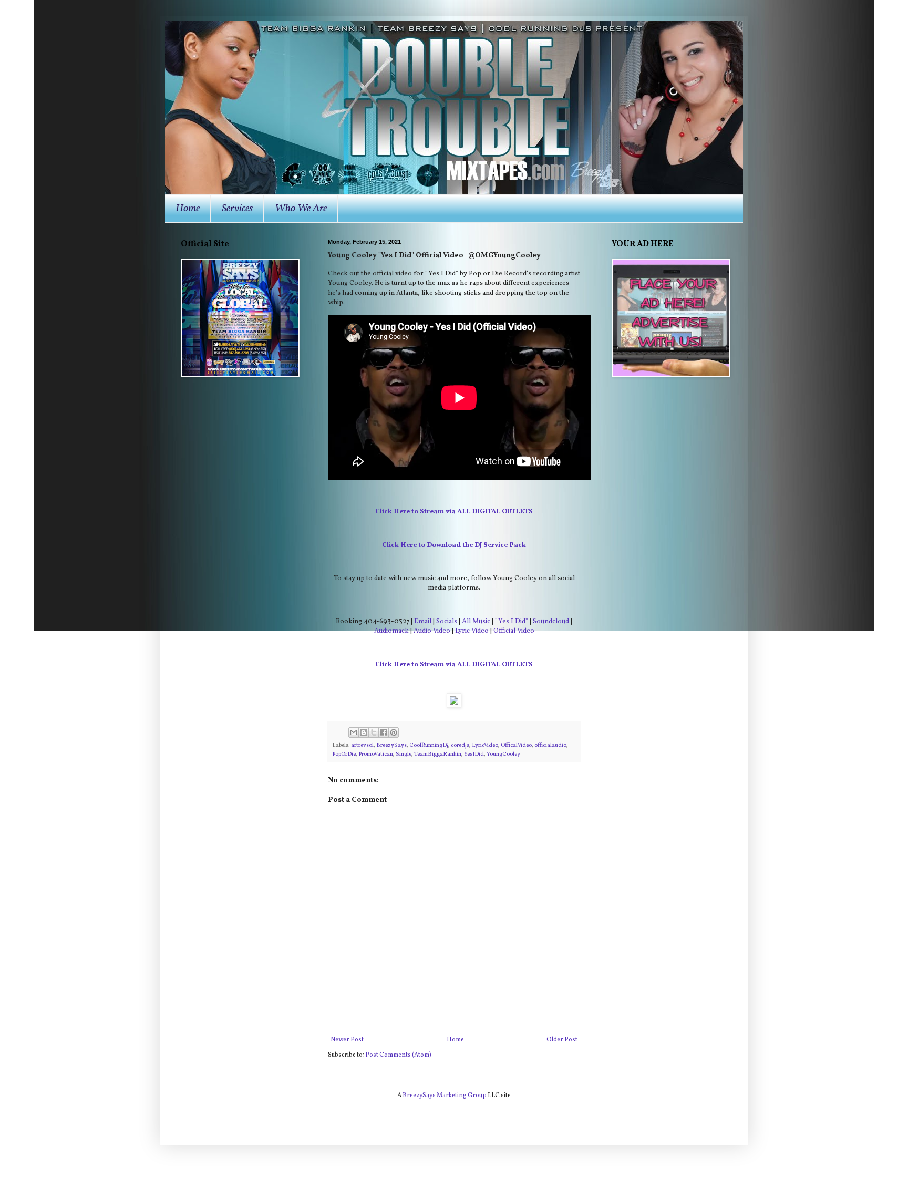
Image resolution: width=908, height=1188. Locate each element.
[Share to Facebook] (383, 732)
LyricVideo (485, 745)
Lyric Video (472, 631)
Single (403, 754)
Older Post (561, 1040)
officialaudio (550, 745)
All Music (476, 621)
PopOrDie (344, 754)
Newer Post (347, 1040)
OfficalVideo (516, 745)
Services (237, 208)
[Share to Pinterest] (393, 732)
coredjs (460, 745)
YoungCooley (503, 754)
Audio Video (432, 631)
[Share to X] (373, 732)
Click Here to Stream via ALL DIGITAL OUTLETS (454, 511)
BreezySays (391, 745)
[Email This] (353, 732)
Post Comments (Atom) (398, 1055)
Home (188, 208)
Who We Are (301, 208)
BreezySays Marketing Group (445, 1095)
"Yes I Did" (511, 621)
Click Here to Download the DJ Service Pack (454, 545)
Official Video (513, 631)
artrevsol (362, 745)
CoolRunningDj (428, 745)
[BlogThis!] (363, 732)
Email (422, 621)
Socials (446, 621)
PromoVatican (375, 754)
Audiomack (391, 631)
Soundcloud (551, 621)
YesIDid (474, 754)
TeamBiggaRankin (437, 754)
